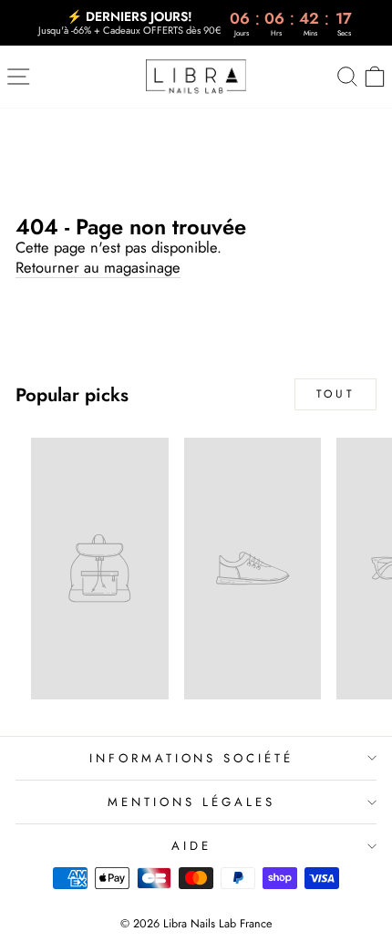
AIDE (191, 845)
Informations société (191, 758)
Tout (335, 394)
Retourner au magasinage (98, 268)
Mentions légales (191, 802)
